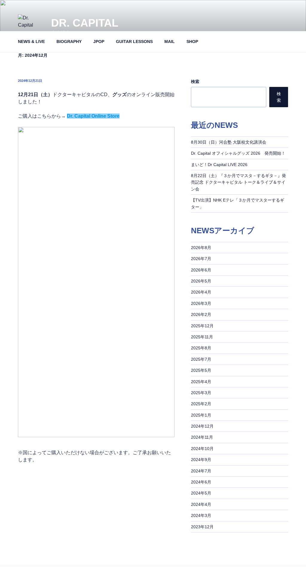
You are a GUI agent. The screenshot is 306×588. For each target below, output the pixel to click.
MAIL (169, 41)
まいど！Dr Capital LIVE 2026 (219, 164)
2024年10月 (202, 448)
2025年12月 (202, 325)
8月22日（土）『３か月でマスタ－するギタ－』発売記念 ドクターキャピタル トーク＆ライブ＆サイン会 (238, 182)
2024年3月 (201, 515)
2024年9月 (201, 459)
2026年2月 (201, 314)
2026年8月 (201, 247)
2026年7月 (201, 258)
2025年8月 (201, 348)
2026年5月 (201, 281)
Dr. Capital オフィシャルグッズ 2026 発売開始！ (238, 153)
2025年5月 (201, 370)
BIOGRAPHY (69, 41)
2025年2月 (201, 403)
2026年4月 (201, 292)
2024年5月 (201, 493)
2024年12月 (202, 426)
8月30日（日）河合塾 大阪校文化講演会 (228, 142)
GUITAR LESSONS (134, 41)
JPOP (98, 41)
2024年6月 (201, 482)
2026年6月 (201, 270)
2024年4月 (201, 504)
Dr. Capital (84, 23)
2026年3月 (201, 303)
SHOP (192, 41)
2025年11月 (202, 336)
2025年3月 (201, 392)
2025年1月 (201, 415)
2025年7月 (201, 359)
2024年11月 (202, 437)
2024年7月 (201, 471)
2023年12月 (202, 526)
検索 (195, 81)
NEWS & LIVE (31, 41)
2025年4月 (201, 381)
